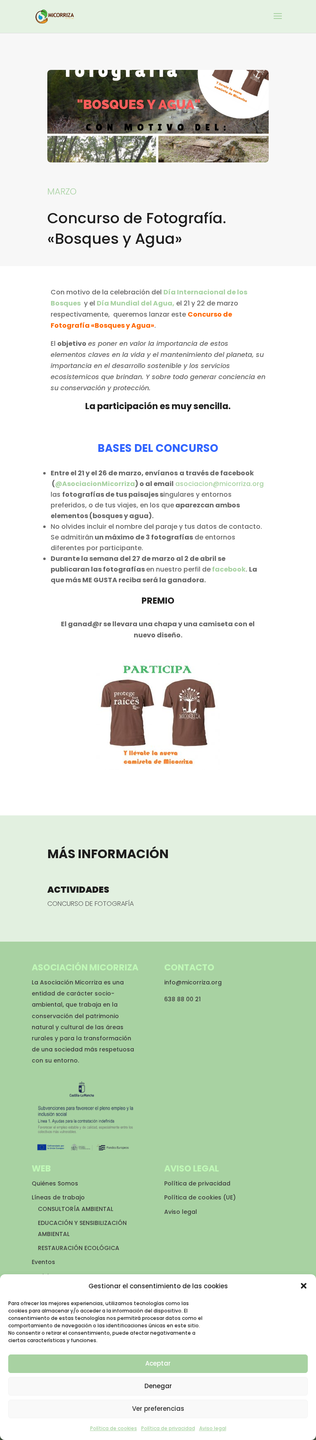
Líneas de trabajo (58, 1197)
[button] (304, 1286)
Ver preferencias (158, 1408)
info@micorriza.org (193, 982)
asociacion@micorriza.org (219, 483)
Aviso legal (212, 1428)
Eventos (43, 1262)
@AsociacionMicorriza (95, 483)
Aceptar (158, 1363)
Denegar (158, 1386)
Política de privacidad (168, 1428)
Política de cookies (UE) (200, 1197)
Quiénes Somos (55, 1183)
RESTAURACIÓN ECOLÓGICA (78, 1248)
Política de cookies (113, 1428)
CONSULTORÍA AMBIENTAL (75, 1209)
